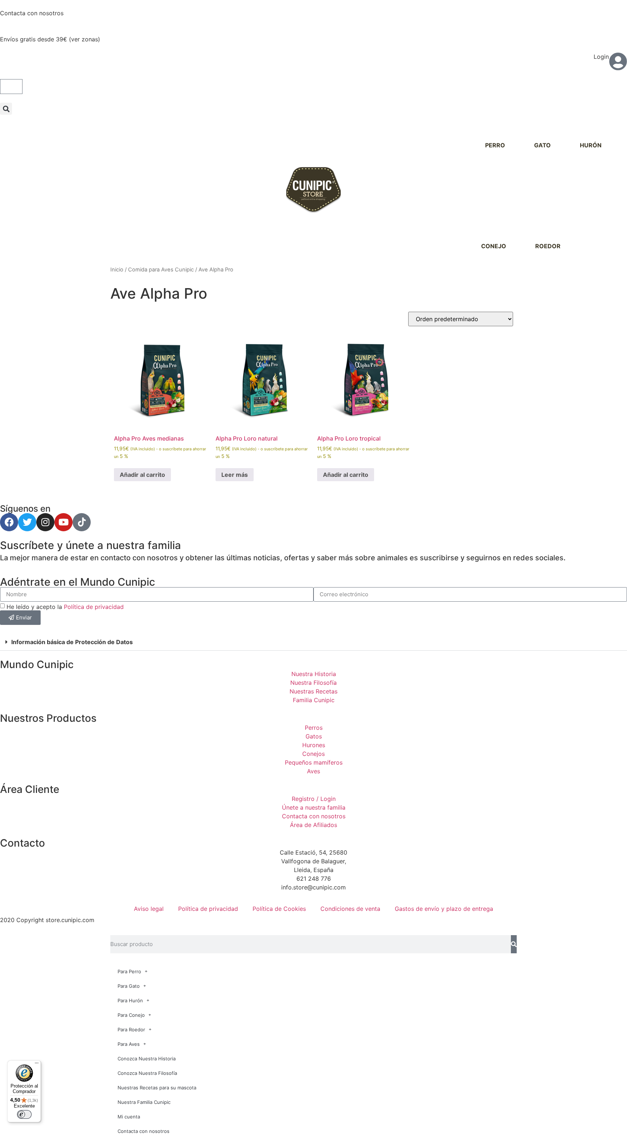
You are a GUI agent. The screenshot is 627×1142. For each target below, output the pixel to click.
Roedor (548, 246)
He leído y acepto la (65, 606)
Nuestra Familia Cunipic (144, 1102)
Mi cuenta (129, 1117)
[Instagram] (45, 522)
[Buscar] (514, 944)
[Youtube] (63, 522)
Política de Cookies (279, 908)
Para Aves (129, 1044)
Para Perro (129, 971)
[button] (6, 109)
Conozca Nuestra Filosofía (147, 1073)
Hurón (591, 145)
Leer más (234, 474)
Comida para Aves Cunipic (161, 269)
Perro (495, 145)
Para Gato (129, 986)
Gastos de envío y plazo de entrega (444, 908)
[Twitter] (27, 522)
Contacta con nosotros (31, 13)
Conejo (493, 246)
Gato (542, 145)
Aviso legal (149, 908)
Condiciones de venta (350, 908)
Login (601, 56)
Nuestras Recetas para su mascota (157, 1087)
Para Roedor (131, 1029)
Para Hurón (130, 1000)
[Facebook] (9, 522)
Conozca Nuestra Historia (147, 1058)
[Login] (618, 61)
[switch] (24, 1114)
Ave (596, 246)
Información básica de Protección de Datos (72, 642)
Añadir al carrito (142, 474)
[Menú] (36, 1064)
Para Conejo (131, 1015)
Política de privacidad (94, 606)
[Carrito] (11, 86)
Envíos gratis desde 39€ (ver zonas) (50, 39)
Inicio (116, 269)
